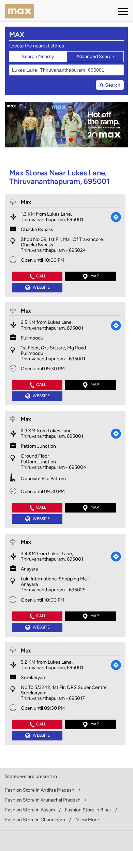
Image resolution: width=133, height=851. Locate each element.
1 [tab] (63, 139)
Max (26, 202)
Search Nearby (38, 56)
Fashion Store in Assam (30, 810)
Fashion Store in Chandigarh (35, 820)
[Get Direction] (115, 217)
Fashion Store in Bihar (88, 810)
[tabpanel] (66, 124)
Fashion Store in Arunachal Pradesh (42, 800)
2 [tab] (70, 139)
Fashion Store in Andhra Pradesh (39, 790)
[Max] (19, 12)
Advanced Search (95, 56)
